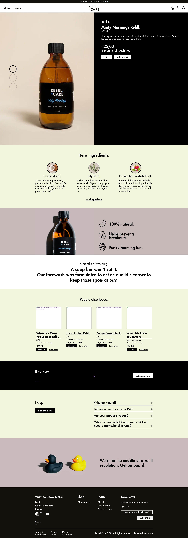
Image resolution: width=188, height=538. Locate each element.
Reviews (39, 509)
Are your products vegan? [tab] (111, 415)
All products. (84, 502)
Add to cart (122, 57)
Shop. (7, 7)
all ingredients (95, 199)
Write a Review (142, 375)
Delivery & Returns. (67, 533)
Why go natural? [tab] (105, 403)
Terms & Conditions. (41, 533)
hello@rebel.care (44, 505)
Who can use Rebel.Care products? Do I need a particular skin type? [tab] (121, 423)
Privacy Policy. (54, 533)
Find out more (45, 410)
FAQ (37, 502)
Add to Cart (84, 346)
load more (38, 382)
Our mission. (104, 505)
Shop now (41, 349)
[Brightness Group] (149, 533)
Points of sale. (105, 509)
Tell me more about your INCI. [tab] (114, 409)
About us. (103, 502)
